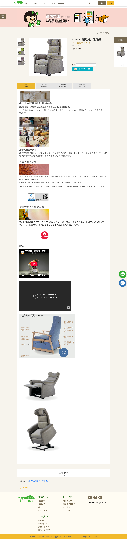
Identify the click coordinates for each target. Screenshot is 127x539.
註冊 (110, 3)
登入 (102, 3)
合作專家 (66, 510)
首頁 (100, 33)
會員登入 (41, 501)
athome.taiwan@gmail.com (97, 502)
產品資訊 (106, 33)
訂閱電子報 (42, 510)
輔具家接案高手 (69, 504)
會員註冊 (41, 504)
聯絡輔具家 (42, 523)
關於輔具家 (42, 520)
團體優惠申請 (68, 501)
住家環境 (80, 43)
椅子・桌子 (88, 43)
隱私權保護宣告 (44, 530)
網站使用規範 (43, 527)
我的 (92, 3)
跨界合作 (66, 507)
